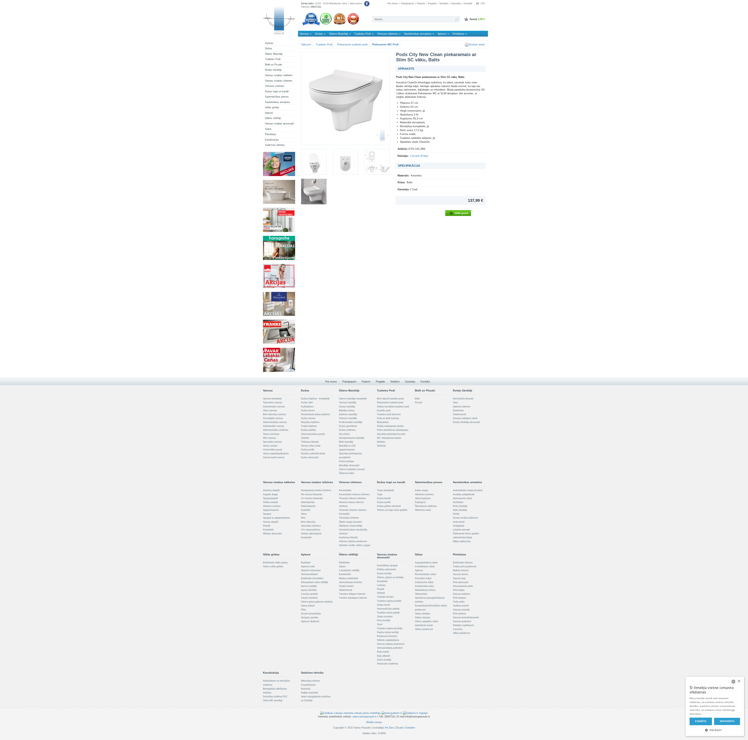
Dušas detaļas (346, 461)
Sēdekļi (305, 438)
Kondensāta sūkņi (424, 586)
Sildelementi (459, 414)
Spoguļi (267, 514)
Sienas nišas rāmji (310, 445)
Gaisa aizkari (308, 605)
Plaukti (266, 525)
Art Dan (389, 727)
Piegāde (432, 3)
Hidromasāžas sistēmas (275, 430)
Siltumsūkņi (421, 594)
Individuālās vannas (273, 426)
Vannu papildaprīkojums (276, 453)
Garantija (456, 3)
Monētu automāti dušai (313, 453)
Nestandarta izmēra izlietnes (316, 490)
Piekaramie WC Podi (385, 44)
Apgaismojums (271, 510)
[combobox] (733, 682)
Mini (303, 517)
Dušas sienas (308, 418)
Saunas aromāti (461, 609)
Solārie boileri (346, 586)
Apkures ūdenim (461, 406)
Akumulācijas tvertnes (350, 582)
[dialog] (715, 706)
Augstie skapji (270, 494)
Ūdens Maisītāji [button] (339, 33)
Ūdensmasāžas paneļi (313, 434)
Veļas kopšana (422, 498)
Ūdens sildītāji (273, 118)
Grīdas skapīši (270, 502)
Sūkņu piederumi (424, 629)
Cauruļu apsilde (309, 594)
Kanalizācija (272, 139)
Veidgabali (458, 525)
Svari (379, 624)
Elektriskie (458, 410)
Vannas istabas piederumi (390, 644)
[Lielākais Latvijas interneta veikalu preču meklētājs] (350, 712)
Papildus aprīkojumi (463, 625)
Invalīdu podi (384, 410)
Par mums (392, 3)
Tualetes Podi (272, 59)
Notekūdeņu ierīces (425, 590)
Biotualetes (383, 422)
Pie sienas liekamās (311, 494)
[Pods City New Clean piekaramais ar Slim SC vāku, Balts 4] (377, 162)
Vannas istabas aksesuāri (279, 123)
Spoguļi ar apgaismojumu (276, 517)
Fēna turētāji (383, 620)
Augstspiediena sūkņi (426, 562)
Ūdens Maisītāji (273, 53)
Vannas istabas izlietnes (278, 80)
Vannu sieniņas (271, 434)
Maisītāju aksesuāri (349, 465)
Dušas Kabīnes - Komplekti (315, 398)
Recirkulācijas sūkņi (425, 574)
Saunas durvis (460, 574)
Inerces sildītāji (309, 586)
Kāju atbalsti (383, 656)
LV (477, 3)
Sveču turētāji (384, 659)
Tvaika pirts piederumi (464, 566)
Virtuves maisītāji (348, 418)
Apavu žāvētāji (309, 590)
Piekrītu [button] (700, 721)
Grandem (410, 727)
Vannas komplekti (272, 398)
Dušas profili (307, 449)
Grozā (477, 19)
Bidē (417, 398)
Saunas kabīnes (461, 594)
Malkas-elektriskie (348, 578)
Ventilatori (458, 502)
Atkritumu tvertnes (424, 494)
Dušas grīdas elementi (389, 506)
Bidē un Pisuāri (273, 64)
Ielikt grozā (461, 213)
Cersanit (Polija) (419, 155)
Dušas (268, 48)
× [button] (738, 681)
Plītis (303, 609)
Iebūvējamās (308, 502)
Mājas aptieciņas (462, 541)
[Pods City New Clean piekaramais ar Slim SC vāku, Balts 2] (314, 162)
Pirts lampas (459, 597)
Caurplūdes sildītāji (349, 570)
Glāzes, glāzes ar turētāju (390, 577)
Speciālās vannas (272, 441)
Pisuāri (418, 402)
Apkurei (419, 570)
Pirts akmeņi (459, 613)
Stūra (304, 514)
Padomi (421, 3)
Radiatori (306, 562)
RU (483, 3)
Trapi (379, 494)
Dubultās (305, 510)
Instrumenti (459, 522)
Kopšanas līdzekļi (348, 537)
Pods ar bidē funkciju (388, 418)
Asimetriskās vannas (274, 406)
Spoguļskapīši (270, 498)
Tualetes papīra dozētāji (389, 628)
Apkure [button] (442, 33)
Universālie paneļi (272, 449)
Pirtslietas (270, 134)
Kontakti (468, 3)
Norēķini (443, 3)
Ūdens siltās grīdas (273, 566)
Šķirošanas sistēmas (426, 506)
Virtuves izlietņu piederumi (353, 541)
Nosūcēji (305, 688)
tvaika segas (421, 490)
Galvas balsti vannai (273, 457)
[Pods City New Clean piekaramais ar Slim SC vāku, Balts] (345, 98)
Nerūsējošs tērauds (463, 398)
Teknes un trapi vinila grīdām (392, 510)
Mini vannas (269, 438)
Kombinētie (345, 574)
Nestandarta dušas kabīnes (315, 414)
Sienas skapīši (270, 522)
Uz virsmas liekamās (312, 498)
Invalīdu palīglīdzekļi (464, 494)
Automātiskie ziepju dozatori (468, 490)
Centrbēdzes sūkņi (425, 566)
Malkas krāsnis (461, 570)
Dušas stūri (307, 402)
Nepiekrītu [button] (727, 721)
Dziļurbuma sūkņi (424, 582)
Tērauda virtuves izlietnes (352, 498)
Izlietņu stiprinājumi (311, 533)
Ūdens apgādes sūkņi (426, 621)
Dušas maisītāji (347, 406)
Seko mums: (356, 3)
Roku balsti (383, 651)
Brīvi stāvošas (308, 522)
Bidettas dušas (347, 410)
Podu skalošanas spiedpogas (392, 430)
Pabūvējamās (308, 506)
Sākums (306, 44)
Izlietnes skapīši (271, 490)
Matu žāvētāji (460, 510)
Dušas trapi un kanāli (277, 91)
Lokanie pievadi (461, 529)
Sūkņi (268, 129)
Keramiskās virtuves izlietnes (354, 494)
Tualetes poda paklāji (388, 612)
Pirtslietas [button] (459, 33)
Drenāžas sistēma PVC (275, 696)
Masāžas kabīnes (310, 422)
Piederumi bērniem (387, 636)
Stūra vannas (270, 410)
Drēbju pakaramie (386, 569)
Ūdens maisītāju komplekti (353, 398)
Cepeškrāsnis (308, 685)
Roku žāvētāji (460, 506)
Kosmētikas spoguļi (387, 565)
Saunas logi (459, 578)
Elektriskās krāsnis (463, 562)
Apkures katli (308, 566)
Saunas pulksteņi (462, 621)
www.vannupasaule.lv (365, 716)
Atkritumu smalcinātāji (350, 525)
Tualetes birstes (385, 597)
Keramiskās (345, 490)
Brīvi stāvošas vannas (274, 414)
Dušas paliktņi (308, 430)
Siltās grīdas (272, 107)
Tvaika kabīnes (309, 426)
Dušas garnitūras (348, 426)
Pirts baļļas (459, 590)
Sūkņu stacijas (422, 617)
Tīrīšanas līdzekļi (310, 441)
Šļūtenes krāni (346, 473)
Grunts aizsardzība (311, 613)
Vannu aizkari (270, 445)
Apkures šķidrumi (310, 621)
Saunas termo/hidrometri (466, 617)
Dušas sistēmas (347, 430)
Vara (455, 402)
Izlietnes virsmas (271, 506)
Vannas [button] (305, 33)
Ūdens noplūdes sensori (352, 469)
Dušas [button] (319, 33)
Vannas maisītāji (347, 402)
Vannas (269, 43)
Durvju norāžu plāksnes (465, 517)
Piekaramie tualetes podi (352, 44)
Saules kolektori (309, 597)
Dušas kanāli (384, 498)
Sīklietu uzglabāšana (388, 640)
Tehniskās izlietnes (349, 517)
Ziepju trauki (383, 604)
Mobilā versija (374, 722)
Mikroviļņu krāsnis (310, 680)
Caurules (458, 629)
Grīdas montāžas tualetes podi (393, 406)
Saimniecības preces (277, 96)
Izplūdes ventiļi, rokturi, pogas (354, 545)
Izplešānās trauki (424, 625)
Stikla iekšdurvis (461, 633)
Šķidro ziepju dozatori (350, 522)
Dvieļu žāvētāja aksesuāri (466, 422)
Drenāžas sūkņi (423, 578)
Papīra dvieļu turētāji (388, 632)
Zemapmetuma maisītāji (351, 438)
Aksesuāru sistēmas (387, 663)
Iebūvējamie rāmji (462, 498)
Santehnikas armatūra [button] (418, 33)
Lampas (381, 585)
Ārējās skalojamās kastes (390, 426)
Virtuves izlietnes (274, 86)
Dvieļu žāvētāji (273, 69)
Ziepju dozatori (385, 616)
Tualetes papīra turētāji (389, 601)
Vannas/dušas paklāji (388, 608)
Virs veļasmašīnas (310, 529)
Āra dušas (344, 434)
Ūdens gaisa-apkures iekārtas (317, 601)
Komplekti (268, 529)
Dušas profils (384, 502)
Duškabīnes (307, 406)
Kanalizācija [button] (307, 39)
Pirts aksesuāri (460, 582)
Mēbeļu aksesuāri (272, 533)
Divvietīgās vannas (273, 418)
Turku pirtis (459, 601)
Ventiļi (456, 514)
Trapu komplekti (385, 490)
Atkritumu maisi (423, 510)
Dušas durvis (308, 410)
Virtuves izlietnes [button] (388, 33)
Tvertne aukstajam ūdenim (353, 597)
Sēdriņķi (381, 445)
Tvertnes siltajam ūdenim (352, 594)
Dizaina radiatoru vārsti (465, 418)
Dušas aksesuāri (310, 457)
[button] (715, 730)
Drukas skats (477, 44)
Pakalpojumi (407, 3)
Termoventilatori (309, 574)
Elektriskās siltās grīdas (275, 562)
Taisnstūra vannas (272, 402)
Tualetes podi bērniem (389, 414)
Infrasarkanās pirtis (463, 586)
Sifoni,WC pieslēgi (272, 700)
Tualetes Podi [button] (363, 33)
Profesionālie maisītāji (350, 422)
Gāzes (342, 566)
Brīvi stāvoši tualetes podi (390, 398)
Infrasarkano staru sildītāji (314, 582)
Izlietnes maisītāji (348, 414)
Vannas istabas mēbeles (279, 75)
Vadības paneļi (461, 605)
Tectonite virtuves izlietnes (353, 510)
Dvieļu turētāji (384, 573)
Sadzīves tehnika (275, 145)
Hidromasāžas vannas (275, 422)
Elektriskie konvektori (312, 578)
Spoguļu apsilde (309, 617)
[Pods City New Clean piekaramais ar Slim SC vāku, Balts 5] (314, 191)
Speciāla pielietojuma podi (391, 434)
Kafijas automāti (309, 692)
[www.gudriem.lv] (392, 712)
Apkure (269, 112)
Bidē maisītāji (346, 441)
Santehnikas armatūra (277, 102)
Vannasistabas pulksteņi (390, 648)
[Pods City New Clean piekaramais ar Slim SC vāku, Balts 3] (345, 162)
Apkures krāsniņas (311, 570)
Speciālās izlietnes (311, 525)
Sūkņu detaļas (422, 613)
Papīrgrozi (420, 502)
